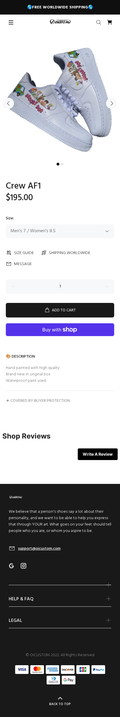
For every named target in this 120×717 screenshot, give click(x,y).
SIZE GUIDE (24, 253)
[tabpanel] (60, 100)
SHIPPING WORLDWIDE (69, 253)
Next (111, 103)
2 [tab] (62, 164)
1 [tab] (58, 164)
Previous (8, 103)
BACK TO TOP (60, 704)
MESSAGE (23, 264)
